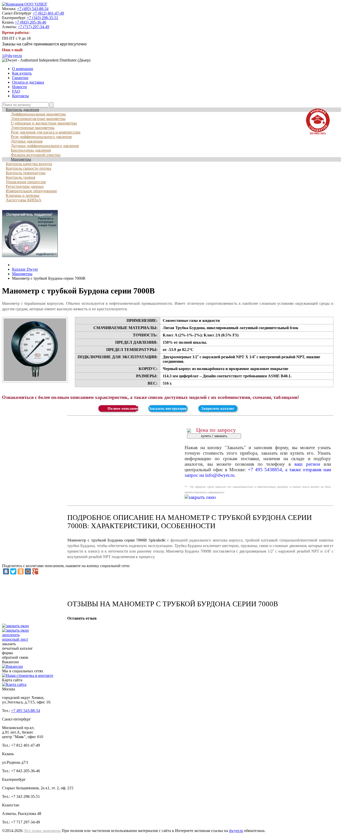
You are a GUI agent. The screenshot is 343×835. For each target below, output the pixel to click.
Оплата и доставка (28, 82)
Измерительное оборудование (31, 191)
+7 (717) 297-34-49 (33, 27)
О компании (22, 69)
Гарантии (20, 78)
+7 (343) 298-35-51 (42, 18)
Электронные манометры (32, 128)
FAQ (16, 91)
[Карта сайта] (14, 684)
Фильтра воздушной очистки (36, 155)
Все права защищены (42, 830)
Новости (19, 87)
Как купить (22, 73)
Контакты (20, 96)
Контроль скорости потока (28, 168)
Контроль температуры (25, 173)
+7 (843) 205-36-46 (30, 22)
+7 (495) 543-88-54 (32, 9)
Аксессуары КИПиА (23, 200)
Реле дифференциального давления (41, 137)
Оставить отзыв (82, 618)
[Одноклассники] (21, 571)
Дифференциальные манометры (38, 114)
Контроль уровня (20, 177)
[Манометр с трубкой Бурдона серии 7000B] (35, 349)
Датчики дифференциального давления (45, 146)
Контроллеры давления (31, 150)
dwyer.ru (236, 830)
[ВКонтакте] (6, 571)
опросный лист (15, 637)
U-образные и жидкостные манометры (44, 123)
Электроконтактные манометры (38, 118)
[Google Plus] (35, 571)
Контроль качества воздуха (29, 164)
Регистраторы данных (25, 186)
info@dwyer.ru (220, 475)
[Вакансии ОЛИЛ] (12, 666)
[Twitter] (13, 571)
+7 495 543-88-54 (25, 710)
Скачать (117, 408)
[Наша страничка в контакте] (27, 675)
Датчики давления (26, 141)
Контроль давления (22, 109)
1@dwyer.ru (12, 55)
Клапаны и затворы (22, 195)
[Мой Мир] (28, 571)
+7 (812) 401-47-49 (48, 13)
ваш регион (307, 464)
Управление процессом (26, 182)
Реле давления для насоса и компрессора (45, 132)
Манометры (21, 159)
